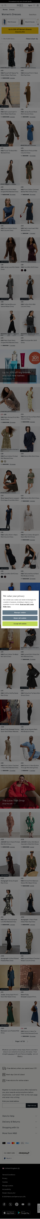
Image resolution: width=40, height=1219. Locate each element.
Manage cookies (20, 612)
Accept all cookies (20, 623)
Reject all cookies (20, 618)
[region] (20, 610)
